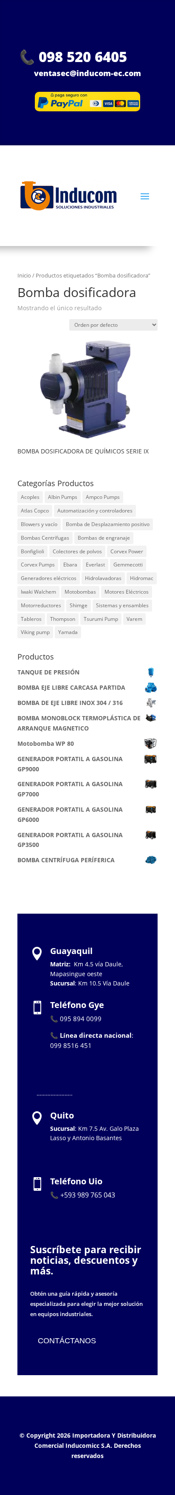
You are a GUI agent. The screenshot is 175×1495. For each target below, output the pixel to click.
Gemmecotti (128, 564)
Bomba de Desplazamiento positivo (108, 524)
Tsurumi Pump (101, 619)
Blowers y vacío (39, 524)
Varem (134, 619)
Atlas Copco (35, 510)
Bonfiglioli (32, 551)
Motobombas (80, 591)
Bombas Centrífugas (45, 537)
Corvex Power (126, 551)
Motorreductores (41, 605)
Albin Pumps (62, 497)
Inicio (24, 275)
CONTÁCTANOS (67, 1340)
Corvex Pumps (38, 564)
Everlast (95, 564)
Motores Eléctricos (126, 591)
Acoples (30, 497)
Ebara (70, 564)
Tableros (31, 619)
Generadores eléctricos (48, 578)
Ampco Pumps (103, 497)
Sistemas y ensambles (122, 605)
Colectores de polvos (77, 551)
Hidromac (141, 578)
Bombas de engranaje (104, 537)
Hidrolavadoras (103, 578)
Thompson (62, 619)
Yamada (68, 632)
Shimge (79, 605)
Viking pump (35, 632)
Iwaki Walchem (38, 591)
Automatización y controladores (95, 510)
